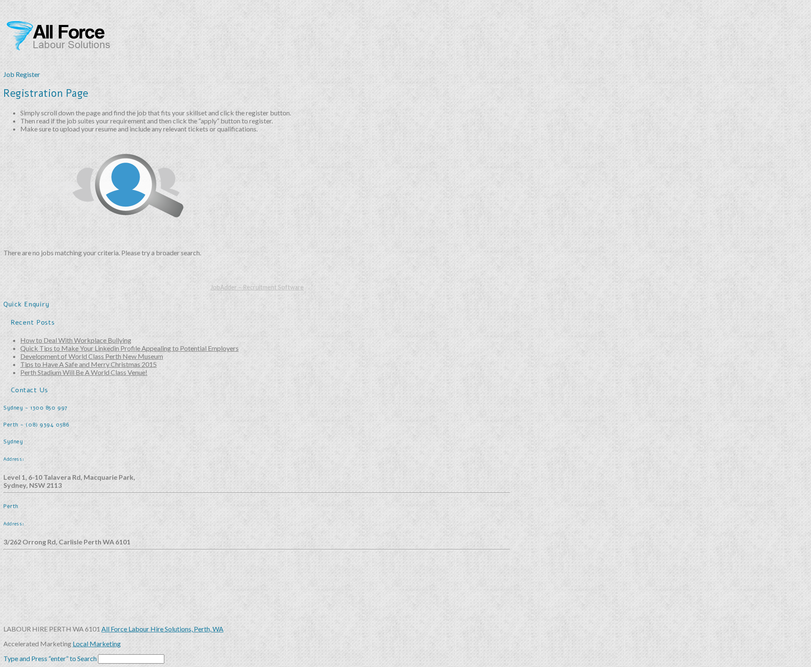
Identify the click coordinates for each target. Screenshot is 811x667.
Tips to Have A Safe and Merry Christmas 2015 (88, 364)
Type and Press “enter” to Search (50, 658)
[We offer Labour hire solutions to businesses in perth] (66, 45)
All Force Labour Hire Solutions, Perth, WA (162, 629)
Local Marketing (97, 644)
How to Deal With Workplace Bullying (75, 340)
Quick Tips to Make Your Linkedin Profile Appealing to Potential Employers (129, 348)
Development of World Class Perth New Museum (91, 356)
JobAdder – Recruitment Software (257, 287)
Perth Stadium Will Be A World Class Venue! (83, 372)
